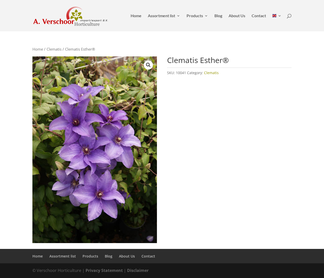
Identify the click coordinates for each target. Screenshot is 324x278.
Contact (259, 16)
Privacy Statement (104, 270)
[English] (276, 22)
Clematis (54, 49)
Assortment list (161, 16)
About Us (237, 16)
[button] (148, 65)
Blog (218, 16)
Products (195, 16)
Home (136, 16)
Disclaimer (138, 270)
